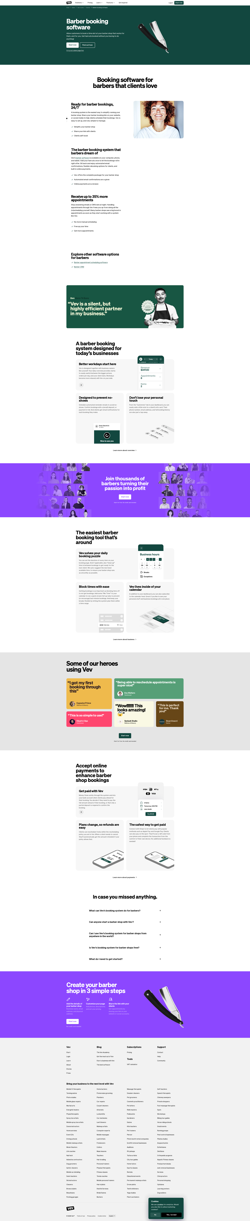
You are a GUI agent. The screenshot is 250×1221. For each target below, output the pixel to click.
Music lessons (101, 1151)
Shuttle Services (102, 1189)
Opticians (160, 1184)
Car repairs (101, 1101)
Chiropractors (162, 1176)
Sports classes (132, 1168)
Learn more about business (123, 639)
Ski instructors (71, 1180)
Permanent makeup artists (136, 1180)
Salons (129, 1122)
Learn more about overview (124, 450)
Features (109, 3)
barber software (82, 158)
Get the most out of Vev (105, 1056)
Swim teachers (71, 1176)
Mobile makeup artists (74, 1143)
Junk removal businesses (166, 1168)
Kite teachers (132, 1126)
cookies (160, 1204)
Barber (88, 7)
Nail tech (69, 1155)
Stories (69, 1069)
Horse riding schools (164, 1122)
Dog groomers (71, 1164)
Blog (99, 1046)
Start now (178, 3)
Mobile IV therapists (73, 1089)
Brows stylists (71, 1189)
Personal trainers (103, 1164)
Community (161, 1061)
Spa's (159, 1110)
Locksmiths (101, 1114)
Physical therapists (103, 1168)
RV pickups (131, 1151)
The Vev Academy (103, 1052)
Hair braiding (101, 1160)
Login (68, 1056)
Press (68, 1073)
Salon (73, 7)
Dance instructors (72, 1126)
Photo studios (71, 1097)
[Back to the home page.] (69, 2)
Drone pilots (131, 1184)
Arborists (100, 1110)
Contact (160, 1052)
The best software (103, 1065)
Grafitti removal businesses (136, 1143)
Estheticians (161, 1147)
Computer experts (103, 1131)
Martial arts (70, 1106)
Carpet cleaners (102, 1106)
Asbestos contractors (74, 1160)
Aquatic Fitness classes (165, 1160)
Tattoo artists (132, 1155)
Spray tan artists (72, 1118)
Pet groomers (132, 1097)
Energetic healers (72, 1110)
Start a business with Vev (105, 1061)
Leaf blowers (101, 1122)
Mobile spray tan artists (74, 1122)
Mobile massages (103, 1135)
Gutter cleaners (72, 1168)
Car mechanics (102, 1118)
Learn (98, 3)
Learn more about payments (124, 877)
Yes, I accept (171, 1214)
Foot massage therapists (166, 1106)
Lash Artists (101, 1139)
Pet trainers (131, 1131)
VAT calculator (132, 1064)
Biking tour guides (163, 1118)
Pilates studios (162, 1139)
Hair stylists (101, 1184)
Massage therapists (134, 1089)
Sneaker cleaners (133, 1093)
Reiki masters (132, 1110)
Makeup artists (102, 1126)
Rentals (130, 1172)
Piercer (129, 1135)
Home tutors (131, 1164)
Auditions (130, 1147)
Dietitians (160, 1151)
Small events (161, 1126)
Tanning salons (71, 1093)
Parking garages (72, 1197)
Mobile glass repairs (73, 1101)
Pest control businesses (165, 1135)
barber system (99, 914)
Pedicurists (131, 1114)
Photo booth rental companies (138, 1139)
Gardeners (131, 1118)
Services (160, 1172)
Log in (171, 3)
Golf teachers (162, 1089)
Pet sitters (131, 1106)
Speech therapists (163, 1093)
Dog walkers (161, 1193)
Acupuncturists (162, 1143)
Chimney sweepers (164, 1097)
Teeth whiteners (133, 1189)
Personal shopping (164, 1180)
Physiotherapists (72, 1114)
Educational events (133, 1176)
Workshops (161, 1114)
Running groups (162, 1131)
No (155, 1215)
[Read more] (81, 385)
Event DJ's (70, 1135)
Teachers (100, 1155)
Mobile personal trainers (105, 1180)
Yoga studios (131, 1193)
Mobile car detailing (73, 1172)
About (68, 1065)
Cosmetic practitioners (135, 1101)
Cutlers (99, 1147)
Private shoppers (163, 1101)
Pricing (90, 3)
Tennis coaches (102, 1176)
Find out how (87, 45)
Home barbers (102, 1089)
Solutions (78, 3)
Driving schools (71, 1139)
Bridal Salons (101, 1193)
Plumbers (100, 1097)
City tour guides (132, 1160)
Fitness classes (102, 1172)
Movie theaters (71, 1147)
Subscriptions (134, 1046)
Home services (71, 1131)
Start (68, 7)
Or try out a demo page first (75, 50)
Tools (130, 1058)
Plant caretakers (133, 1197)
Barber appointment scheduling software (91, 262)
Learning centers (163, 1189)
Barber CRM (79, 267)
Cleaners (69, 1184)
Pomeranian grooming (104, 1093)
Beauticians (70, 1193)
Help (159, 1056)
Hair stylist (80, 7)
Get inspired (123, 3)
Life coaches (70, 1151)
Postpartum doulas (164, 1164)
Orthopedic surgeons (164, 1155)
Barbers (100, 1197)
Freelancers (101, 1143)
